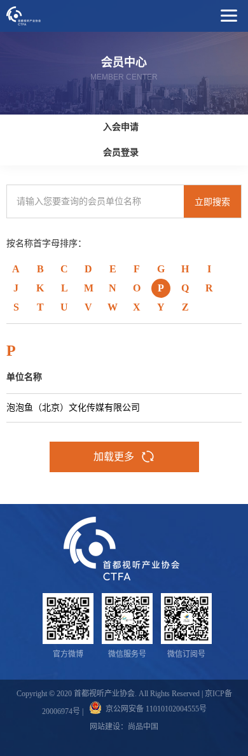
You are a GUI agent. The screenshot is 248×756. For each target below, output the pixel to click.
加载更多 (113, 456)
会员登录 (121, 152)
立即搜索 (212, 202)
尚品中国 (143, 726)
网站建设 (105, 726)
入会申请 (121, 127)
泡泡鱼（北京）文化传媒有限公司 (73, 407)
